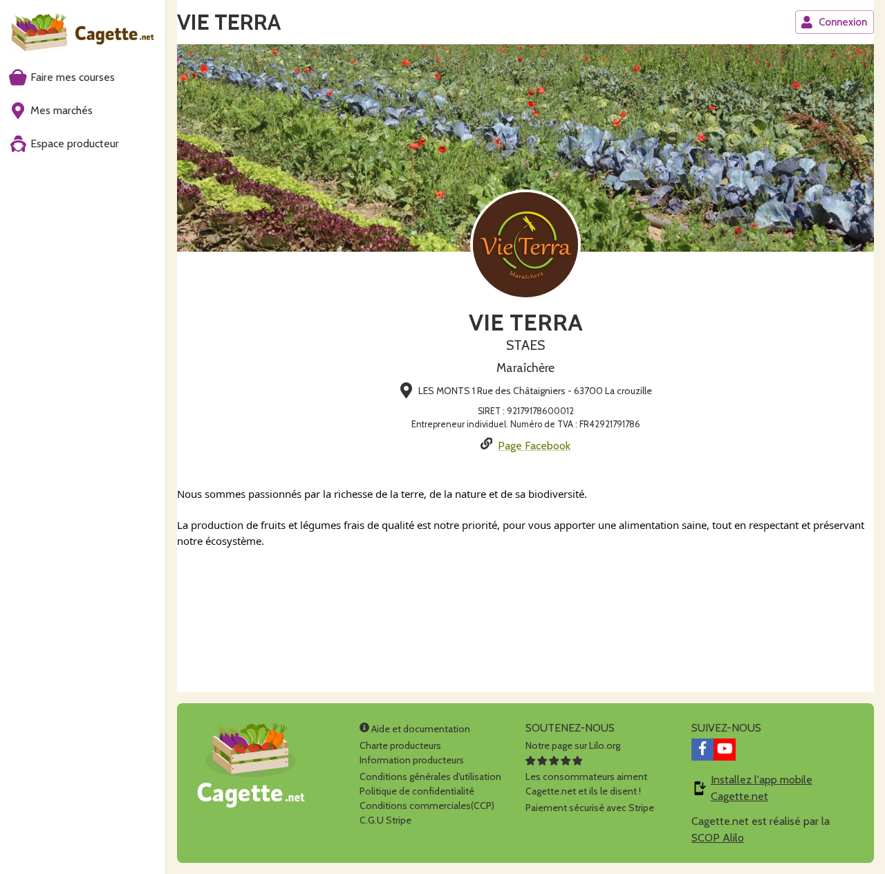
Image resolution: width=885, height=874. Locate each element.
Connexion (843, 22)
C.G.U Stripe (385, 820)
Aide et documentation (419, 729)
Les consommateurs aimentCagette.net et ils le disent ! (586, 783)
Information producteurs (412, 760)
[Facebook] (702, 749)
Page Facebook (534, 445)
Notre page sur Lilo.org (572, 745)
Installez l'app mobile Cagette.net (761, 788)
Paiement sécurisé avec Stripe (589, 807)
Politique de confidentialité (417, 791)
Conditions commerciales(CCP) (427, 805)
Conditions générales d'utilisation (430, 776)
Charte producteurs (400, 745)
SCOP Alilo (717, 837)
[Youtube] (725, 749)
